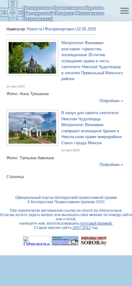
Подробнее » (111, 101)
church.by (90, 210)
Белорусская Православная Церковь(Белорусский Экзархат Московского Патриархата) (63, 13)
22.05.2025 (86, 29)
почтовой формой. (96, 223)
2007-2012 (81, 228)
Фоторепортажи (59, 29)
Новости (34, 29)
